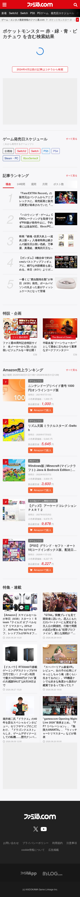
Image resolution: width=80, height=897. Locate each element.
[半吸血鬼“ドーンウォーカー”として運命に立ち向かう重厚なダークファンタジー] (60, 328)
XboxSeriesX (30, 158)
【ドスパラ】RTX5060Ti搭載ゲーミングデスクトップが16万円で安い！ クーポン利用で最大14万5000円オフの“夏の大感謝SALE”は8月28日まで (20, 676)
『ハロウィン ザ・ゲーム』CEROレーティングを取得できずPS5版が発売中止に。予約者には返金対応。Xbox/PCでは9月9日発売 (36, 220)
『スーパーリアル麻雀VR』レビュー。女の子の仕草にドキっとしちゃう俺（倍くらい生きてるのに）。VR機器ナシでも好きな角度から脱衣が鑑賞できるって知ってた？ (60, 676)
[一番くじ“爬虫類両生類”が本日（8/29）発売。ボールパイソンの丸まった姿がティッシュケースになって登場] (66, 283)
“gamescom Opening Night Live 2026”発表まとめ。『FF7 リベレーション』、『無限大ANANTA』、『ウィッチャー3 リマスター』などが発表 (60, 728)
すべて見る (71, 138)
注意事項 (71, 843)
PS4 (55, 151)
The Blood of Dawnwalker (64, 337)
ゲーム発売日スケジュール (25, 139)
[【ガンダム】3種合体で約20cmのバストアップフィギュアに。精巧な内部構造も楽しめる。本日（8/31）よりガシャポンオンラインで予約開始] (66, 262)
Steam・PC (11, 158)
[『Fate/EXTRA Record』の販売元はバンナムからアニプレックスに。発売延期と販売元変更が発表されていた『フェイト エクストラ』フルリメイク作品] (66, 197)
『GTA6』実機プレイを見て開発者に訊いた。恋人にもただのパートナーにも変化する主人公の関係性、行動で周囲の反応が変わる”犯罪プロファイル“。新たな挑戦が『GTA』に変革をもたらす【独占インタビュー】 (60, 624)
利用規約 (57, 843)
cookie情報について (33, 850)
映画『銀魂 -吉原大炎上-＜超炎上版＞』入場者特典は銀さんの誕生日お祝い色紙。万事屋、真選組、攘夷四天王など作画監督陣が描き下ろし (36, 242)
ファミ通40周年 (20, 337)
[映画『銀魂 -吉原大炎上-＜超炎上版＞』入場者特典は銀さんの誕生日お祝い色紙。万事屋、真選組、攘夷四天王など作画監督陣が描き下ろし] (66, 240)
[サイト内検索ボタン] (75, 4)
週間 (33, 184)
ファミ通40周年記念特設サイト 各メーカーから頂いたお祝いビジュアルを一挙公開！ (20, 346)
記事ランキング (16, 175)
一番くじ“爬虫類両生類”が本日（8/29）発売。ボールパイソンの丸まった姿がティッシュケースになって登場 (36, 285)
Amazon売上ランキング (23, 370)
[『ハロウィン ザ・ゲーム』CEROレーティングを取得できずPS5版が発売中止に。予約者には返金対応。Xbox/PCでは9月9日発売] (66, 219)
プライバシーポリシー (36, 843)
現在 (8, 184)
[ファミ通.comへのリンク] (40, 4)
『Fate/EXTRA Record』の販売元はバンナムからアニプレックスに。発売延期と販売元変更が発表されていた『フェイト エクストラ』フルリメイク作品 (36, 199)
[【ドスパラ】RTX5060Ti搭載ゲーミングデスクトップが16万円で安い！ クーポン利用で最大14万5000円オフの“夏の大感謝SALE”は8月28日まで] (20, 654)
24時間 (21, 184)
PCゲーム (43, 13)
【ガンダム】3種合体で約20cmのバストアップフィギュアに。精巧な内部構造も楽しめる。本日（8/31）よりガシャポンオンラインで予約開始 (36, 263)
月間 (44, 184)
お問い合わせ (11, 843)
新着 (4, 13)
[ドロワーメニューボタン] (4, 4)
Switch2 (13, 13)
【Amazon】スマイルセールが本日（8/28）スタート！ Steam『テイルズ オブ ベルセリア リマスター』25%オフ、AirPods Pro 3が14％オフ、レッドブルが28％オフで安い (20, 624)
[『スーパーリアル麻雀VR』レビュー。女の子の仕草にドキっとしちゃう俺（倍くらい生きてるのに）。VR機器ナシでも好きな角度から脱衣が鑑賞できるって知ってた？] (60, 654)
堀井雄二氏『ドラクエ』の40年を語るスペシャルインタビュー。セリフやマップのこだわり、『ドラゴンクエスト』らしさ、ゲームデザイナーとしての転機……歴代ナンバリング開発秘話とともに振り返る (20, 728)
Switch (24, 13)
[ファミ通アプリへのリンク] (29, 873)
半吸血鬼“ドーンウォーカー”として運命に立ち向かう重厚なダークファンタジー (60, 346)
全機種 (8, 151)
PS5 (32, 13)
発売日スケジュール (62, 13)
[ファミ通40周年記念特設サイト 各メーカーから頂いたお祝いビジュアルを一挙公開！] (20, 328)
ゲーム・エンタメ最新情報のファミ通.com (23, 19)
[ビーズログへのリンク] (52, 873)
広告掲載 (53, 850)
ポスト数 (58, 184)
